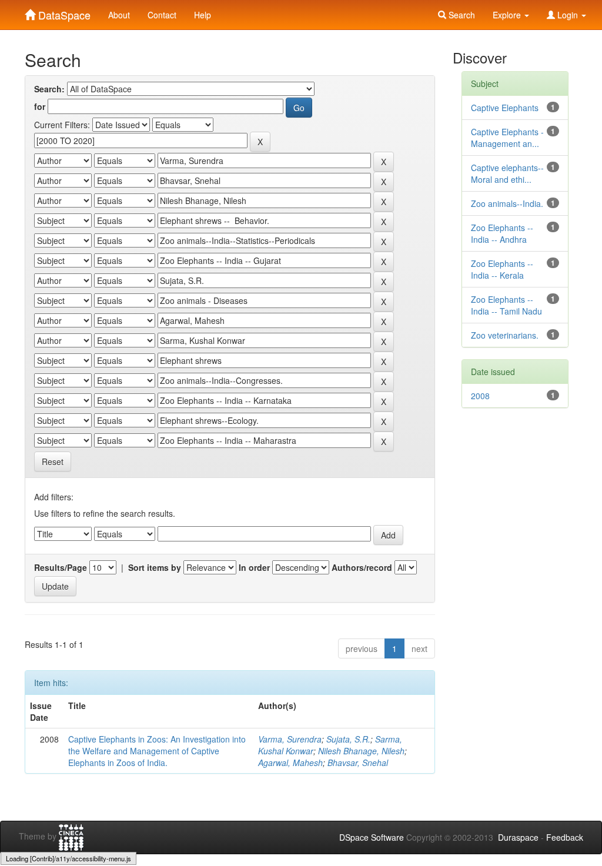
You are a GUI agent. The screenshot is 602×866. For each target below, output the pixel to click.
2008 (480, 396)
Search (460, 15)
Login (567, 15)
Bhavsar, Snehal (357, 762)
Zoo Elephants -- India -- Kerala (502, 269)
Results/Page (60, 567)
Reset (52, 461)
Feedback (564, 837)
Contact (162, 15)
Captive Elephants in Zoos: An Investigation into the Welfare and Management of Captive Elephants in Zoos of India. (157, 750)
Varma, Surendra (290, 739)
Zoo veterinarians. (505, 335)
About (119, 15)
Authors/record (362, 567)
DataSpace (63, 12)
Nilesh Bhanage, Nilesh (361, 751)
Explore (508, 15)
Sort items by (154, 567)
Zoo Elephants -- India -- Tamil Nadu (506, 305)
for (39, 106)
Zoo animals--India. (507, 203)
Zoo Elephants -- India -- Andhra (502, 233)
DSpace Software (371, 837)
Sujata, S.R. (348, 739)
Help (202, 15)
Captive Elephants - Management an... (507, 137)
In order (254, 567)
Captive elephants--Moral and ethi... (507, 173)
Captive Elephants (505, 107)
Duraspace (518, 837)
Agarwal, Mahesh (290, 762)
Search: (49, 89)
